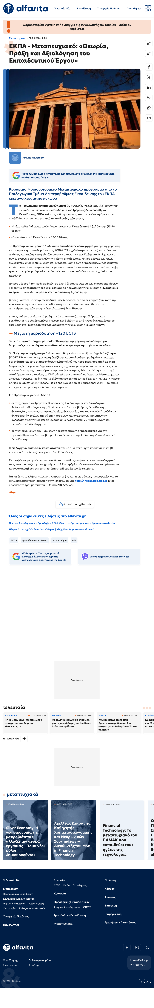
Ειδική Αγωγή (36, 903)
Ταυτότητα (35, 964)
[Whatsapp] (148, 107)
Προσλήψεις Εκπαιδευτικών (71, 902)
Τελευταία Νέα (62, 8)
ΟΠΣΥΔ (87, 907)
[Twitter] (148, 77)
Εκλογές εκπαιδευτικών (32, 908)
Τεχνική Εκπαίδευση (14, 903)
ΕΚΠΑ (14, 540)
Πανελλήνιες (134, 8)
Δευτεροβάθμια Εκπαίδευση (19, 898)
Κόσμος (109, 888)
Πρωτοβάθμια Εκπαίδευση (18, 893)
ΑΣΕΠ (57, 885)
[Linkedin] (148, 87)
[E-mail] (148, 118)
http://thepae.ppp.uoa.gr (91, 480)
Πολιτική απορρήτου (40, 960)
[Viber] (148, 97)
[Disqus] (77, 613)
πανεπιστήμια (60, 540)
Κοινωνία (60, 893)
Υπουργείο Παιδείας (108, 8)
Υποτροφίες (9, 908)
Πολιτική (110, 880)
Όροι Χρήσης (10, 960)
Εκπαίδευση (84, 8)
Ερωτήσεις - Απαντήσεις (120, 922)
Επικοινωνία (10, 964)
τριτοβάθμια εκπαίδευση (34, 540)
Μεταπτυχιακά (17, 38)
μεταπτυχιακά (22, 794)
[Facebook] (148, 66)
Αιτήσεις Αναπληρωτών (67, 907)
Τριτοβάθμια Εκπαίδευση (70, 915)
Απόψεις (110, 897)
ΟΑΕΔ (66, 885)
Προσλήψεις (80, 885)
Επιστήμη (111, 905)
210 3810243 (137, 964)
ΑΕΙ (74, 540)
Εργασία (59, 880)
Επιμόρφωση (113, 914)
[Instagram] (137, 947)
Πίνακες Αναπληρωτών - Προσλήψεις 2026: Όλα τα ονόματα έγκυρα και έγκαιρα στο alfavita (62, 523)
